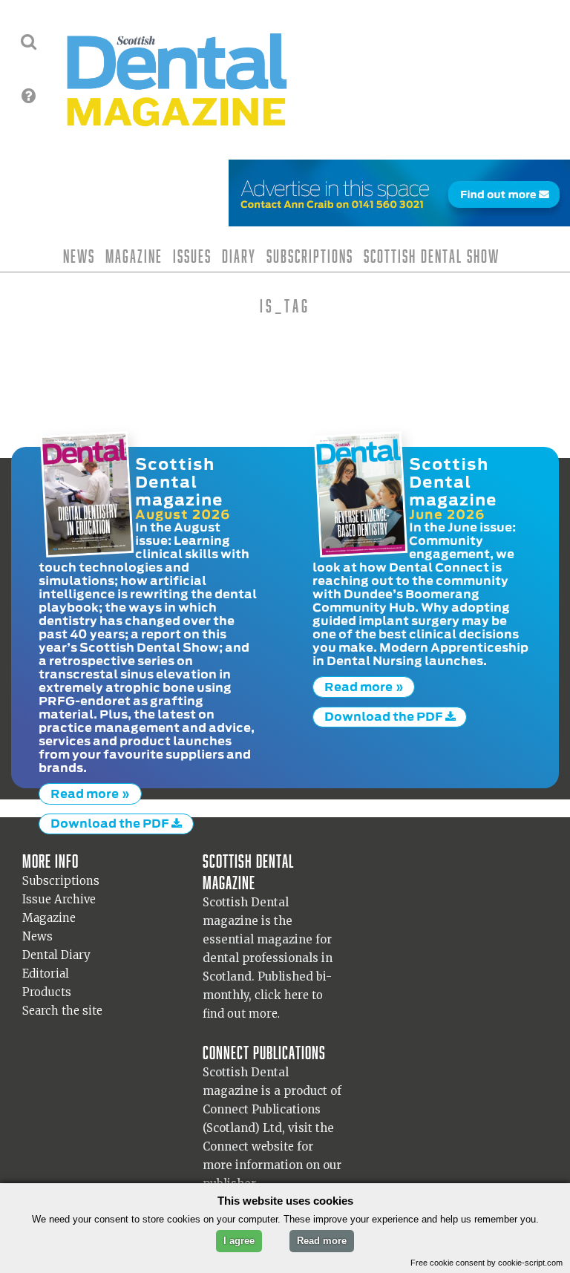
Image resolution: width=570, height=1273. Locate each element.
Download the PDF (110, 823)
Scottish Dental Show (431, 256)
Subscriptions (309, 256)
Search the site (62, 1011)
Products (46, 992)
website (273, 1146)
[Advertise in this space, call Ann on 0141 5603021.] (399, 217)
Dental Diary (56, 955)
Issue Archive (59, 899)
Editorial (45, 973)
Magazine (134, 256)
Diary (239, 256)
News (79, 256)
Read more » (90, 793)
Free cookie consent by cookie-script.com (486, 1262)
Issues (192, 256)
